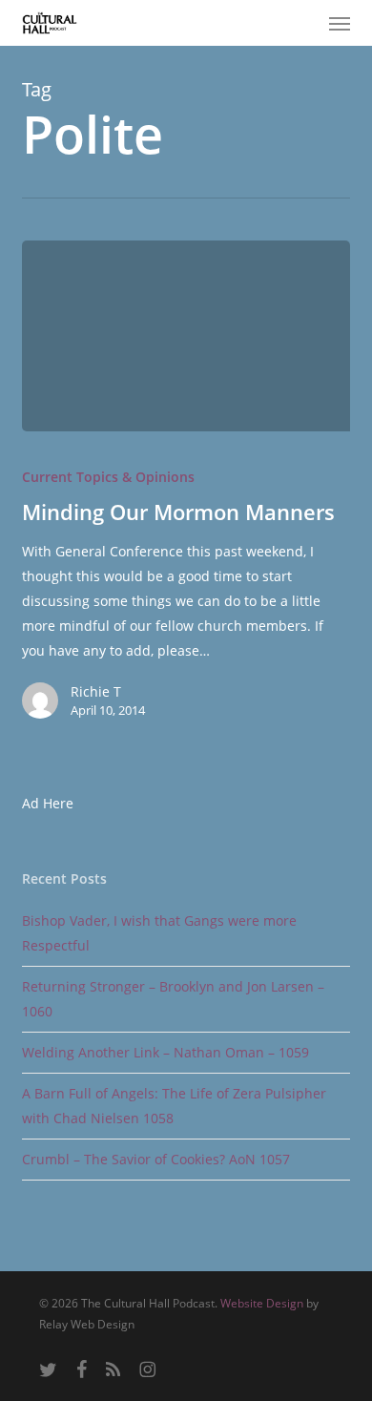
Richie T (96, 691)
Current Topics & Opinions (108, 477)
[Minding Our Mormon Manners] (185, 335)
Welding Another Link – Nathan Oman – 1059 (165, 1052)
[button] (339, 22)
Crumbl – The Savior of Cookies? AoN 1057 (156, 1159)
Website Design (261, 1303)
